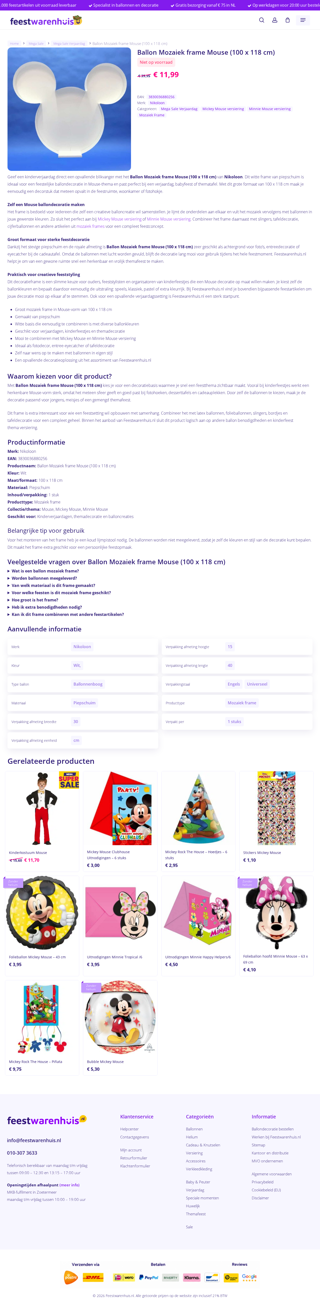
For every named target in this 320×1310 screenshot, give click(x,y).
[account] (275, 20)
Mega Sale (36, 43)
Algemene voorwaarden (272, 1173)
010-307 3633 (22, 1153)
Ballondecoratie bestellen (273, 1128)
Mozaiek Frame (151, 115)
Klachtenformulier (135, 1165)
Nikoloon (157, 102)
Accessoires (196, 1160)
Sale (189, 1226)
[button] (303, 19)
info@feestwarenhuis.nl (34, 1140)
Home (14, 43)
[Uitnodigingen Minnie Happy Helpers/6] (198, 913)
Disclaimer (260, 1197)
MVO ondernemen (267, 1160)
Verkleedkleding (199, 1168)
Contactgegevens (134, 1136)
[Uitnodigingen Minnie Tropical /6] (120, 913)
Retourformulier (133, 1157)
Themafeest (196, 1213)
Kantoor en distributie (270, 1152)
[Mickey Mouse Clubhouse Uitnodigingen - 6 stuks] (120, 808)
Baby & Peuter (198, 1181)
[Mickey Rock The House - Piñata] (42, 1017)
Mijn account (131, 1149)
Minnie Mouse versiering (270, 108)
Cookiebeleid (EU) (266, 1189)
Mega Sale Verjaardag (69, 43)
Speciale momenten (202, 1197)
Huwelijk (193, 1205)
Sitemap (258, 1144)
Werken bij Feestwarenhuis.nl (276, 1136)
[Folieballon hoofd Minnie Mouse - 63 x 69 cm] (276, 913)
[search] (262, 20)
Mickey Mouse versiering (223, 108)
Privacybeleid (263, 1181)
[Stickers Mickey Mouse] (276, 808)
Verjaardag (195, 1189)
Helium (192, 1136)
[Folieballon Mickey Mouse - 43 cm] (42, 913)
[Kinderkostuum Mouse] (42, 808)
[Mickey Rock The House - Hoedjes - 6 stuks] (198, 808)
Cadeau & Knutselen (203, 1144)
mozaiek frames (90, 226)
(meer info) (70, 1184)
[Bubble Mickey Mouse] (120, 1017)
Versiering (194, 1152)
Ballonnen (194, 1128)
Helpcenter (129, 1128)
